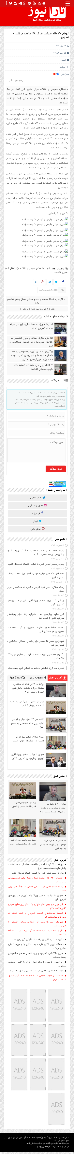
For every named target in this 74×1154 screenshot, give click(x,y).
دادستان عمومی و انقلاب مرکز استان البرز (24, 268)
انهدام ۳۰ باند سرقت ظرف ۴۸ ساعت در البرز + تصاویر (40, 35)
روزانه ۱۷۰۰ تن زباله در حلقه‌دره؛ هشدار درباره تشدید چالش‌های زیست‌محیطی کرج (28, 688)
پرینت (63, 67)
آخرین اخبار (56, 678)
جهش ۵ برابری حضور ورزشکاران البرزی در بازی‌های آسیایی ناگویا (27, 756)
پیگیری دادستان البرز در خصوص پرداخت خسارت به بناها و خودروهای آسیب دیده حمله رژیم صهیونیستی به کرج (31, 355)
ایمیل (63, 60)
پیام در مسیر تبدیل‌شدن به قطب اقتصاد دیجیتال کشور (27, 704)
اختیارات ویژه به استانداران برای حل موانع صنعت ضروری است (31, 326)
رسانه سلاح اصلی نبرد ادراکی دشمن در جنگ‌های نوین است (28, 739)
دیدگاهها (15, 678)
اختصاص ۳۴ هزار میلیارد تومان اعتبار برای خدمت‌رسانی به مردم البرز (27, 723)
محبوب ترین (36, 678)
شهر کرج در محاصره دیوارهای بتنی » (37, 309)
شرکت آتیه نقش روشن (46, 1146)
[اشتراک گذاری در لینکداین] (36, 282)
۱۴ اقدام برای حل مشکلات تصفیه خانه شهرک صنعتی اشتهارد (33, 367)
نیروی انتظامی (60, 272)
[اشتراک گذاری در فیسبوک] (63, 282)
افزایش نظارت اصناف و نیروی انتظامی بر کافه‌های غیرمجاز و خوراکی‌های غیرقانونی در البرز (31, 342)
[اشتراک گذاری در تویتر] (56, 282)
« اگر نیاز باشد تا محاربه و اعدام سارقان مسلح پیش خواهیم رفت (36, 301)
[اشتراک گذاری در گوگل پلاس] (42, 282)
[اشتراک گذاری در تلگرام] (49, 282)
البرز (49, 268)
